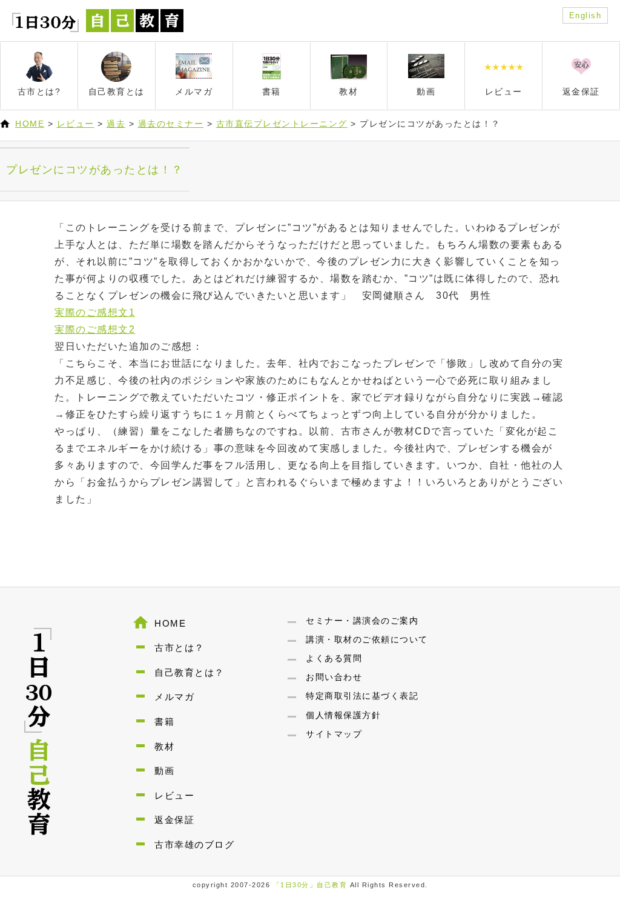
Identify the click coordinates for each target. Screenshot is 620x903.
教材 (164, 746)
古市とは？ (179, 647)
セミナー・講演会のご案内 (362, 620)
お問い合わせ (334, 677)
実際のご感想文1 (94, 312)
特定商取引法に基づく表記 (362, 696)
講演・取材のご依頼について (367, 639)
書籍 (164, 721)
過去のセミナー (171, 123)
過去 (116, 123)
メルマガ (174, 696)
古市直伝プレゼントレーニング (282, 123)
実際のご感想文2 (94, 329)
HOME (29, 123)
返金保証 (174, 820)
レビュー (75, 123)
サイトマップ (334, 734)
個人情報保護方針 (343, 715)
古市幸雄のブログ (194, 844)
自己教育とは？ (189, 672)
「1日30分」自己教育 (310, 884)
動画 (164, 770)
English (585, 15)
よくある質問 (334, 658)
